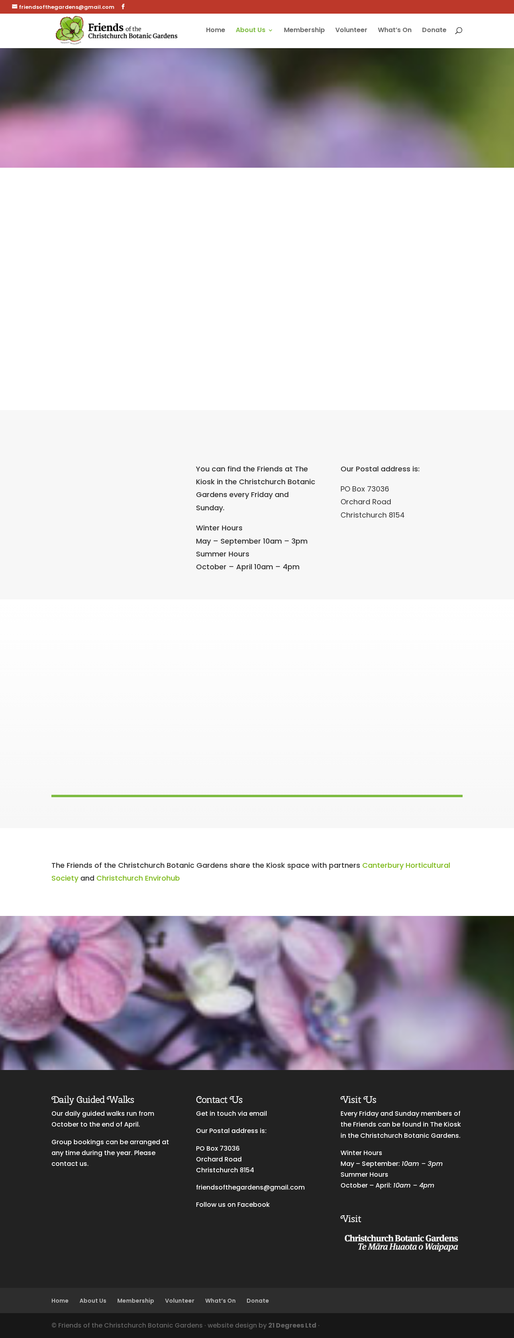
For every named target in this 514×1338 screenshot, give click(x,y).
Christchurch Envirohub (138, 878)
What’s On (395, 31)
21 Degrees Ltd (292, 1325)
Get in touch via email (231, 1113)
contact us (69, 1163)
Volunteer (351, 31)
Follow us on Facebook (233, 1204)
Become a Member (99, 1013)
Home (215, 31)
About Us (250, 31)
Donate (434, 31)
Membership (304, 31)
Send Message (425, 352)
